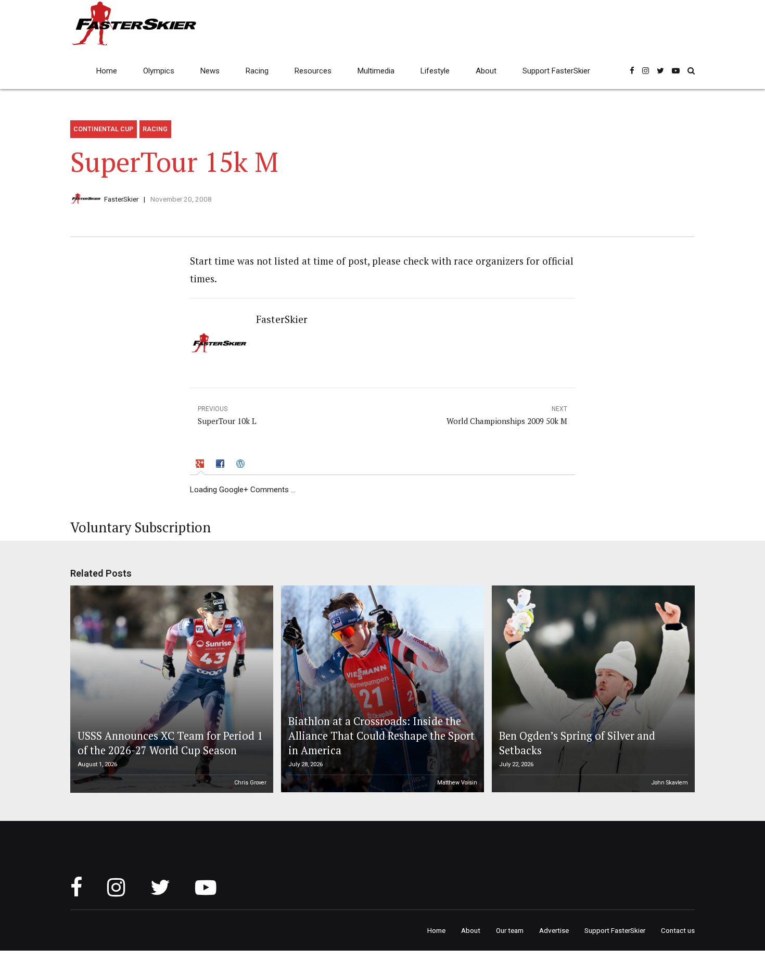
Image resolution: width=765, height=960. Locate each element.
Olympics (158, 71)
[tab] (201, 466)
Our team (510, 930)
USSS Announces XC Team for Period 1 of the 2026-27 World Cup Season (170, 743)
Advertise (554, 930)
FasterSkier (121, 199)
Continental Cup (103, 129)
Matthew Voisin (457, 782)
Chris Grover (250, 782)
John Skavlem (670, 782)
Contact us (678, 930)
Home (106, 71)
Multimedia (376, 71)
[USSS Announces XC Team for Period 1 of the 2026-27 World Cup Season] (170, 689)
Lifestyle (435, 71)
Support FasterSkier (556, 71)
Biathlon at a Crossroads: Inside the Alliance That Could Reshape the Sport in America (381, 736)
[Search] (691, 70)
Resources (313, 71)
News (210, 71)
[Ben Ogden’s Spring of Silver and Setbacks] (591, 689)
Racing (257, 71)
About (486, 71)
